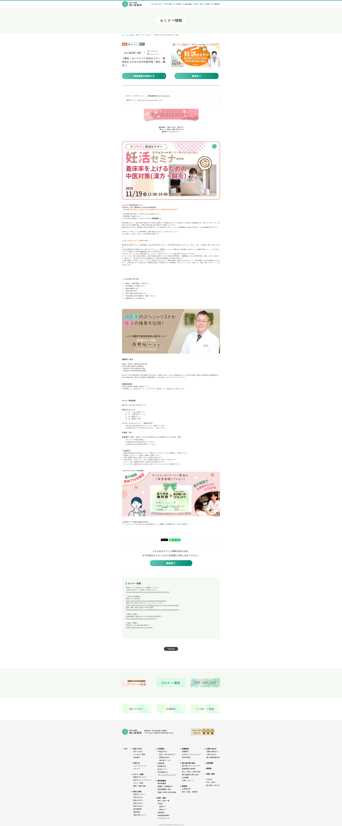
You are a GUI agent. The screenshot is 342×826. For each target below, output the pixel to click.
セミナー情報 (129, 35)
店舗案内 (185, 751)
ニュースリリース (140, 766)
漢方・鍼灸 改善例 (189, 792)
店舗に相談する (212, 751)
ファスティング (163, 818)
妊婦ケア (162, 806)
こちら (150, 100)
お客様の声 (186, 789)
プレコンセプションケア (167, 775)
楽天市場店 (186, 757)
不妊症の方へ (163, 751)
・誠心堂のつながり (212, 785)
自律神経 (161, 812)
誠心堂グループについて (191, 766)
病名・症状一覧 (163, 800)
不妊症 (160, 803)
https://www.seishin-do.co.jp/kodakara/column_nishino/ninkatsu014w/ (152, 610)
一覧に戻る (171, 649)
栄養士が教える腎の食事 (167, 792)
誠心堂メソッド (164, 760)
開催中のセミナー (140, 777)
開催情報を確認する (144, 76)
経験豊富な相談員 (188, 768)
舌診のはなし (138, 806)
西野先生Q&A (163, 757)
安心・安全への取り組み (191, 771)
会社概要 (185, 777)
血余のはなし (138, 803)
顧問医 (209, 768)
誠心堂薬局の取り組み (190, 774)
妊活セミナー (163, 769)
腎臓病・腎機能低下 (165, 786)
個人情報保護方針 (213, 757)
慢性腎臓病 (162, 783)
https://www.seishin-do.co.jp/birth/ (139, 627)
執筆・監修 (210, 774)
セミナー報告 (138, 783)
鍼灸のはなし (138, 800)
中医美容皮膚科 (163, 815)
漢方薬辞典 (137, 809)
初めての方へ (138, 751)
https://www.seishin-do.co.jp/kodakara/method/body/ (146, 601)
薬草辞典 (136, 812)
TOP (123, 35)
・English (208, 779)
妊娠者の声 (162, 766)
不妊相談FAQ (162, 772)
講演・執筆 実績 (139, 786)
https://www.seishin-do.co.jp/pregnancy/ (141, 618)
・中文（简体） (211, 782)
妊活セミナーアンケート (142, 780)
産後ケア (162, 809)
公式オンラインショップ (191, 754)
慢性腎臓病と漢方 (164, 789)
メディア (136, 768)
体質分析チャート (140, 815)
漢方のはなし (138, 797)
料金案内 (136, 757)
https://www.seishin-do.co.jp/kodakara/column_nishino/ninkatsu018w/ (152, 605)
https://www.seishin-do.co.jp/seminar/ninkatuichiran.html (147, 592)
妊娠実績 (161, 763)
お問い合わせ (211, 754)
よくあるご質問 (139, 754)
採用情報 (209, 763)
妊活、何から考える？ (167, 754)
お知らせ (136, 763)
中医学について (139, 794)
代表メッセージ (188, 780)
